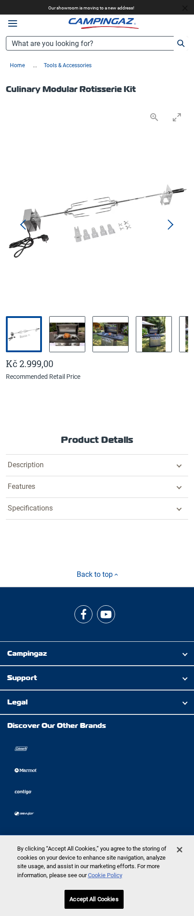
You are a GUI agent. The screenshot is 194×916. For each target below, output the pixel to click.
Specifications (30, 508)
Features (21, 486)
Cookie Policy (105, 875)
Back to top (96, 574)
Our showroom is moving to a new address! (91, 7)
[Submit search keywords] (181, 43)
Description (26, 464)
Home (18, 65)
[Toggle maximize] (177, 117)
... (35, 65)
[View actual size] (154, 117)
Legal (17, 702)
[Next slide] (170, 225)
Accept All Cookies (93, 899)
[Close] (179, 850)
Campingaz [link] (27, 653)
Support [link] (22, 677)
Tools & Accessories (68, 65)
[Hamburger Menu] (12, 23)
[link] (83, 614)
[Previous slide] (24, 225)
